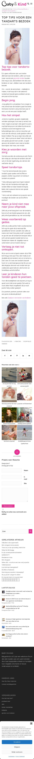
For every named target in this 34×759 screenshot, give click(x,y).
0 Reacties (18, 341)
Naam (26, 471)
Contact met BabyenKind (9, 684)
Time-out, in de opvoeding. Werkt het (13, 547)
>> (18, 580)
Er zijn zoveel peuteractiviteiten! (11, 552)
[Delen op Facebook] (5, 355)
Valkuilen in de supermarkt (10, 542)
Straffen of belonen (8, 570)
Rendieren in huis (7, 557)
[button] (31, 723)
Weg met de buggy (8, 550)
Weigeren (17, 747)
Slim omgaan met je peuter (10, 545)
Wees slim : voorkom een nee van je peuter (15, 562)
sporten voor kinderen (8, 713)
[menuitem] (27, 3)
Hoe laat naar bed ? (7, 698)
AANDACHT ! (6, 555)
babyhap (4, 710)
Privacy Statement (20, 756)
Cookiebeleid (12, 756)
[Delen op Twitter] (11, 355)
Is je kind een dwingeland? (10, 567)
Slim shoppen (6, 560)
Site (25, 483)
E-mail (26, 478)
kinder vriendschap (7, 707)
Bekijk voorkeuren (17, 752)
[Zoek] (27, 3)
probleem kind (6, 701)
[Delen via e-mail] (29, 355)
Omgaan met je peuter (8, 24)
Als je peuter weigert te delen (11, 575)
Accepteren (17, 742)
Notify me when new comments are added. (14, 513)
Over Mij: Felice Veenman (9, 681)
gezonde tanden (18, 78)
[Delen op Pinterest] (17, 355)
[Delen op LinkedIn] (23, 355)
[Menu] (31, 3)
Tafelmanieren (6, 565)
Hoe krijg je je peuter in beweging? (13, 572)
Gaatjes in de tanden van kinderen (19, 298)
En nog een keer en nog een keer (12, 577)
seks (3, 704)
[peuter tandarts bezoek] (17, 46)
